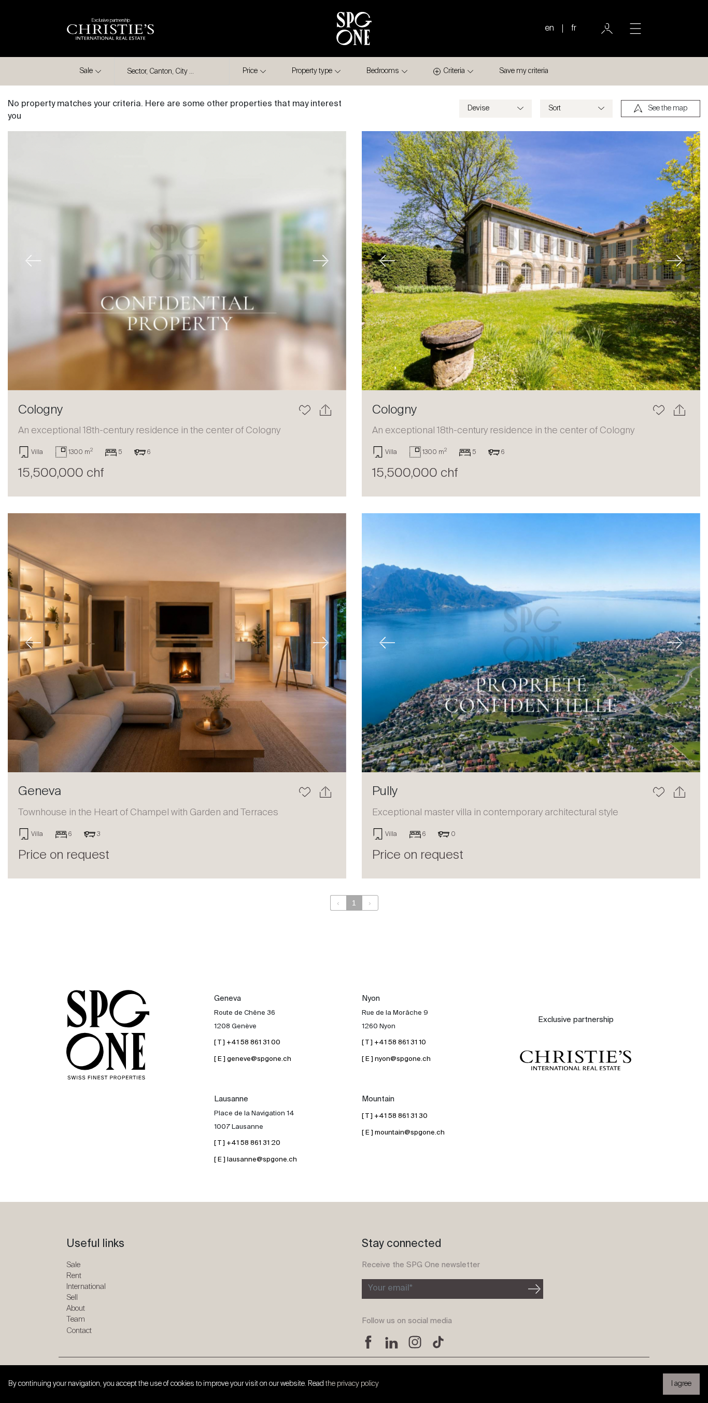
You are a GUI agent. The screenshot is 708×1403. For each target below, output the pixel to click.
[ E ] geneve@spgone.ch (252, 1059)
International (86, 1287)
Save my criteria (523, 71)
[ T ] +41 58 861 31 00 (247, 1042)
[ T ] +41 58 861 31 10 (394, 1042)
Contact (79, 1331)
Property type (312, 71)
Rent (73, 1276)
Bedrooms (382, 71)
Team (75, 1319)
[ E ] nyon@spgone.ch (396, 1059)
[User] (607, 28)
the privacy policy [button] (352, 1383)
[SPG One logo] (354, 28)
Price (250, 71)
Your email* (390, 1288)
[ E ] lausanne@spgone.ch (255, 1159)
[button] (33, 260)
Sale (86, 71)
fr (573, 28)
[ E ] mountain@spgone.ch (403, 1132)
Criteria (454, 71)
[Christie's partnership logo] (575, 1061)
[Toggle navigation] (635, 28)
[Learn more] (177, 260)
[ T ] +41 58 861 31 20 (247, 1143)
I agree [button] (681, 1383)
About (75, 1308)
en (549, 28)
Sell (72, 1297)
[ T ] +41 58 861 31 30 (395, 1116)
